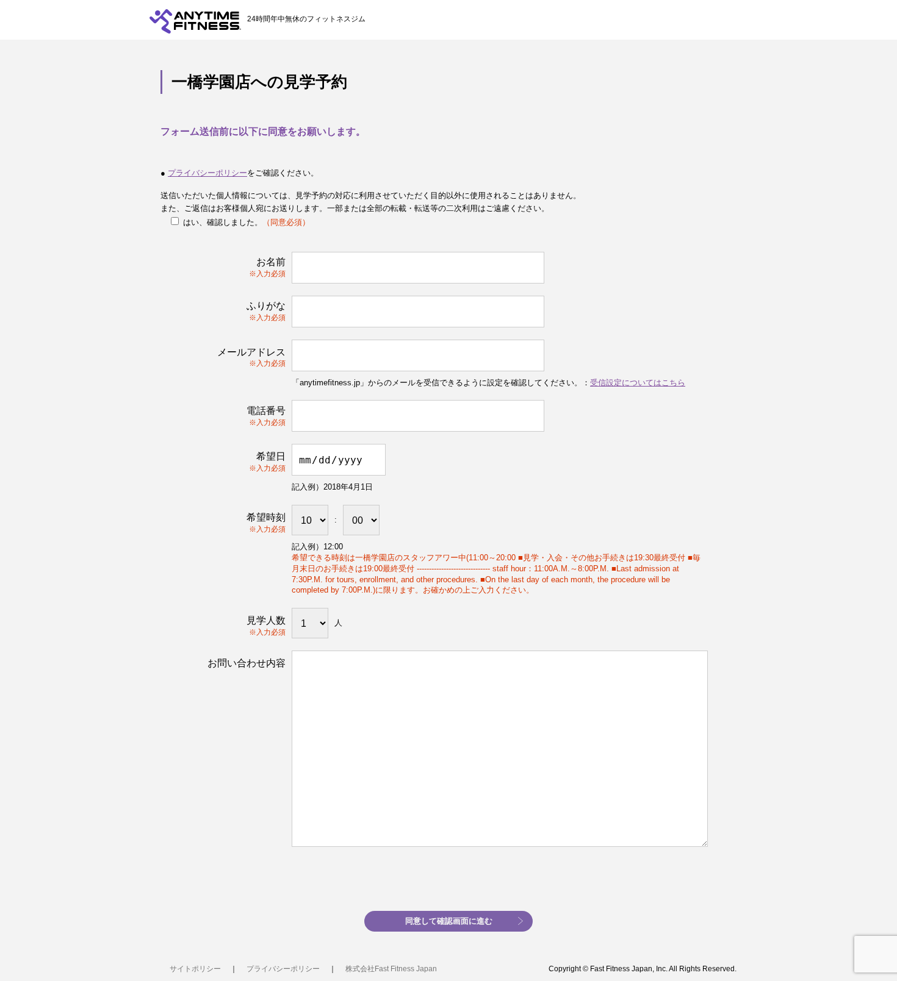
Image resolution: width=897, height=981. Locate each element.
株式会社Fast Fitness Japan (391, 969)
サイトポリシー (195, 969)
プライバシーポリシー (207, 172)
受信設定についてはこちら (637, 382)
